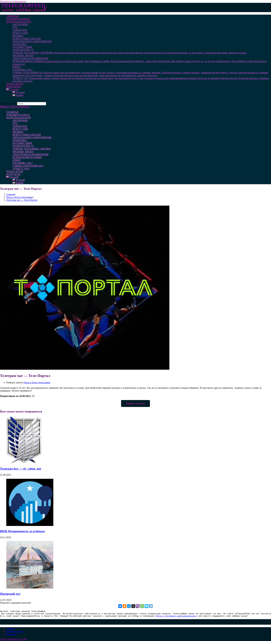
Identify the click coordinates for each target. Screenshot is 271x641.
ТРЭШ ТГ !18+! (21, 168)
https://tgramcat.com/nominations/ (176, 616)
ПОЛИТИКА (20, 140)
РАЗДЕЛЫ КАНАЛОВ (18, 117)
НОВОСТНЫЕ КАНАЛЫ (27, 134)
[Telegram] (151, 606)
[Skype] (146, 606)
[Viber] (138, 606)
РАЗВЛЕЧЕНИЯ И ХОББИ (27, 157)
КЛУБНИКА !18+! (23, 163)
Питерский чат (10, 593)
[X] (133, 606)
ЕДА (15, 123)
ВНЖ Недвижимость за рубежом (22, 531)
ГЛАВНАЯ (12, 112)
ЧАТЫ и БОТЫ (14, 171)
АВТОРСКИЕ (20, 120)
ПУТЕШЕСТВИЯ (22, 143)
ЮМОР (17, 160)
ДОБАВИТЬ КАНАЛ (17, 114)
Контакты (11, 634)
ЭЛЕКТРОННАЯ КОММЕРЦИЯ (30, 154)
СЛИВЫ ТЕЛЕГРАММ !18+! (28, 165)
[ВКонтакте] (120, 606)
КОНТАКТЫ (13, 174)
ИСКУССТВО (20, 129)
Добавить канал (14, 631)
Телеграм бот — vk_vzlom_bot (20, 468)
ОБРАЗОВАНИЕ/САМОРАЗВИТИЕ (32, 137)
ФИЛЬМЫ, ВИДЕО (23, 151)
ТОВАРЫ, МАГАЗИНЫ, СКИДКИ (31, 148)
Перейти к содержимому (13, 1)
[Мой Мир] (129, 606)
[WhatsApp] (142, 606)
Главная (10, 628)
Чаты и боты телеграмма (37, 382)
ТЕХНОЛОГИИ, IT (23, 146)
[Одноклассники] (124, 606)
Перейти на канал (135, 403)
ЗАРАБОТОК (20, 126)
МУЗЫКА (18, 131)
